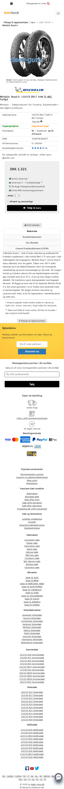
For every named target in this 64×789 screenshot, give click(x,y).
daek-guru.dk (37, 784)
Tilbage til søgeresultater (16, 22)
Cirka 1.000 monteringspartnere (32, 418)
